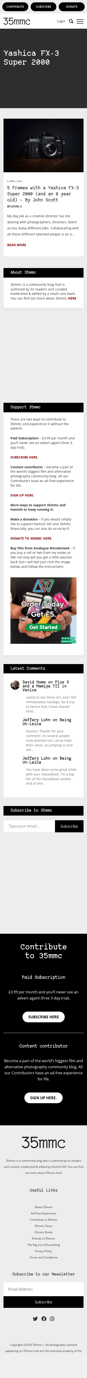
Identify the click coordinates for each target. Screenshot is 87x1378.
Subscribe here (43, 1017)
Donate (71, 7)
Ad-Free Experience (43, 1213)
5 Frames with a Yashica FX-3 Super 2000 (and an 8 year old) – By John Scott (43, 194)
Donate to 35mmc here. (31, 538)
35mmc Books (43, 1232)
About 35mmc (44, 1207)
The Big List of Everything (43, 1245)
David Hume (34, 682)
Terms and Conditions (43, 1257)
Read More (16, 245)
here (72, 298)
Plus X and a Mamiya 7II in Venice (46, 686)
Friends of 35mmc (43, 1238)
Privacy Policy (43, 1251)
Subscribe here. (24, 457)
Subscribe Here (43, 108)
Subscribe (43, 7)
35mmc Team (43, 1226)
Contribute (15, 7)
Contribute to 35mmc (43, 1220)
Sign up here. (22, 495)
